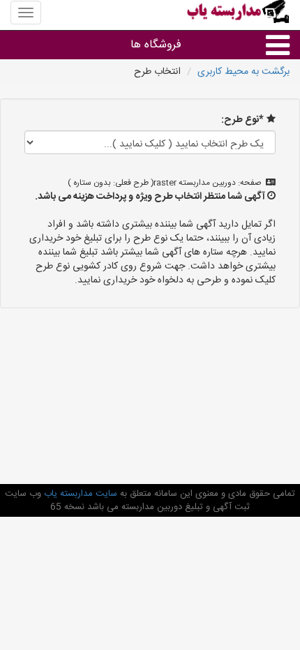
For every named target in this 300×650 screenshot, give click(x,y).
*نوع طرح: (242, 120)
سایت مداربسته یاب (79, 493)
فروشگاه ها (155, 45)
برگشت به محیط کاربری (243, 71)
